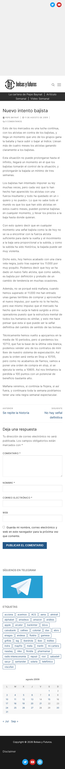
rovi (44, 656)
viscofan (9, 666)
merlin (40, 645)
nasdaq (8, 651)
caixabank (10, 630)
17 (7, 703)
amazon (37, 619)
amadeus (24, 619)
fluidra (33, 635)
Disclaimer (9, 751)
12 (23, 699)
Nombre (9, 482)
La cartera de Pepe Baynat (25, 94)
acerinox (22, 614)
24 (7, 708)
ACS (33, 614)
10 (7, 699)
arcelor (19, 624)
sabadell (54, 656)
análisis (50, 619)
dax (47, 630)
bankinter (32, 624)
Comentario (11, 453)
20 (32, 703)
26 (23, 708)
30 (57, 708)
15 (49, 699)
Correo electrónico (17, 497)
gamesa (45, 635)
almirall (54, 614)
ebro (56, 630)
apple (7, 624)
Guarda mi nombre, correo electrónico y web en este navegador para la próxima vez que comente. (30, 532)
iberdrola (28, 640)
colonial (36, 630)
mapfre (18, 645)
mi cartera (53, 645)
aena (43, 614)
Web (5, 512)
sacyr (7, 661)
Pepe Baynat (12, 117)
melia (29, 645)
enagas (8, 635)
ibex (40, 640)
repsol (33, 656)
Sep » (14, 721)
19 (23, 703)
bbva (45, 624)
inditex (50, 640)
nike (19, 651)
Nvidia (29, 651)
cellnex (24, 630)
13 (32, 699)
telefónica (47, 661)
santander (20, 661)
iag (17, 640)
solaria (34, 661)
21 (41, 703)
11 (15, 699)
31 (7, 712)
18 (15, 703)
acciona (8, 614)
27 (32, 708)
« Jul (6, 721)
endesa (21, 635)
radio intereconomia (15, 656)
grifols (7, 640)
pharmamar (44, 651)
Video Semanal (39, 98)
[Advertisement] (32, 43)
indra (7, 645)
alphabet (9, 619)
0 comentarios (13, 121)
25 (15, 708)
